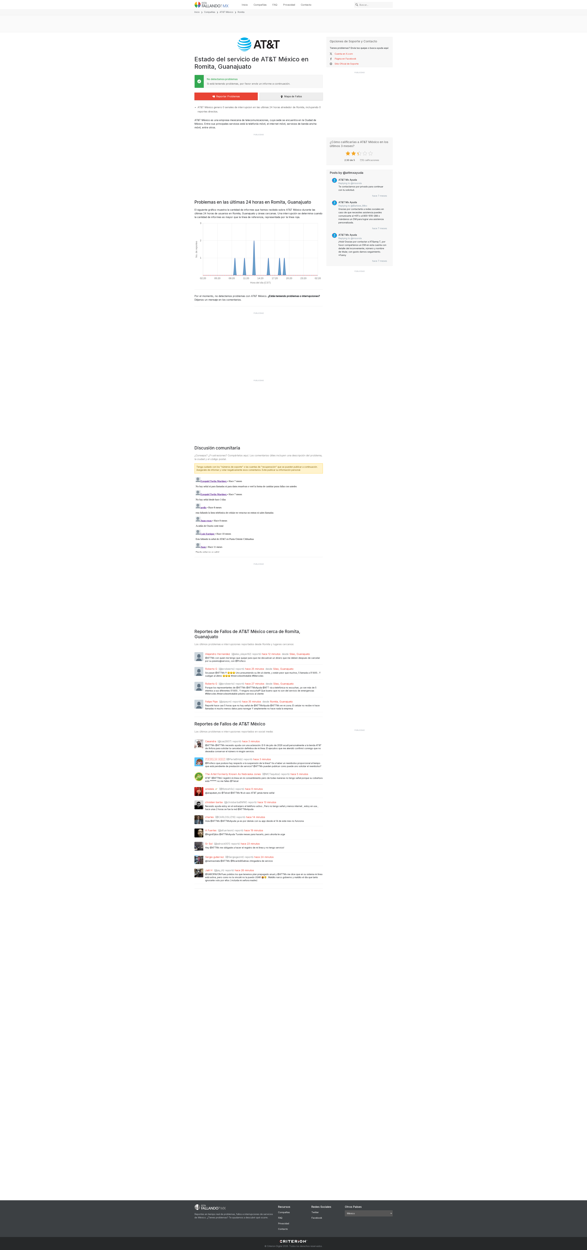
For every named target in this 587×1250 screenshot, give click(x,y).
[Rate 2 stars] (354, 153)
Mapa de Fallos (293, 96)
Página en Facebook (345, 58)
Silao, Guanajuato (299, 654)
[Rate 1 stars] (348, 153)
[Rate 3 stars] (359, 153)
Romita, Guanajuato (281, 701)
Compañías (260, 4)
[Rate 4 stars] (365, 153)
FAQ (274, 4)
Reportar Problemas (228, 96)
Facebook (316, 1217)
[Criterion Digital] (293, 1241)
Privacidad (289, 4)
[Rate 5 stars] (371, 153)
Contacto (306, 4)
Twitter (315, 1212)
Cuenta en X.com (344, 53)
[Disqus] (258, 514)
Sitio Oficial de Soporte (347, 63)
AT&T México (226, 12)
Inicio (245, 4)
